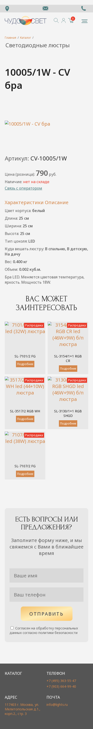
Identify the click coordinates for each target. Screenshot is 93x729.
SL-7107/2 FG (25, 466)
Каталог (25, 38)
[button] (84, 21)
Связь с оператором (23, 188)
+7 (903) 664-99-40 (61, 686)
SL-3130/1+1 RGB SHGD (68, 413)
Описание (56, 202)
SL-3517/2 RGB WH (25, 411)
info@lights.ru (57, 704)
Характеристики (24, 202)
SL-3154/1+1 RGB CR (68, 358)
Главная (10, 38)
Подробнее (25, 364)
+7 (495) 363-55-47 (61, 680)
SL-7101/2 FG (25, 356)
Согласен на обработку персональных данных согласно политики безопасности (44, 630)
